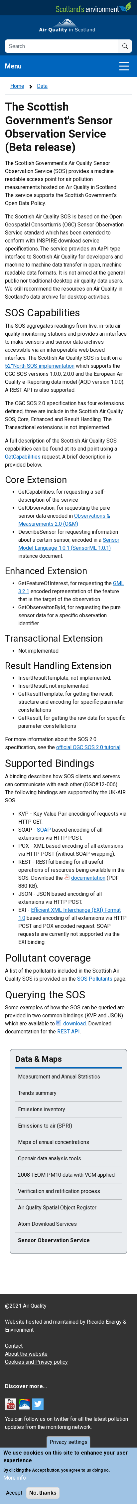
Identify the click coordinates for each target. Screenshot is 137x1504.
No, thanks (43, 1493)
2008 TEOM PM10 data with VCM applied (66, 1175)
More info (14, 1478)
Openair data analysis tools (49, 1158)
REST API (68, 1031)
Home (17, 86)
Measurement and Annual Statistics (59, 1076)
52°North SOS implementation (39, 366)
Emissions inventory (41, 1109)
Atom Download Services (47, 1224)
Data (42, 86)
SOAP (44, 830)
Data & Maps (38, 1059)
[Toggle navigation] (124, 66)
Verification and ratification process (59, 1191)
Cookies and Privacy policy (36, 1362)
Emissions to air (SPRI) (45, 1126)
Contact (14, 1346)
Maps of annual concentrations (53, 1142)
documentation (88, 878)
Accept (14, 1493)
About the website (26, 1354)
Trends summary (37, 1093)
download (74, 1023)
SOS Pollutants (94, 979)
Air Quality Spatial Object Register (57, 1207)
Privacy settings (68, 1442)
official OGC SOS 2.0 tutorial (88, 747)
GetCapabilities (23, 457)
